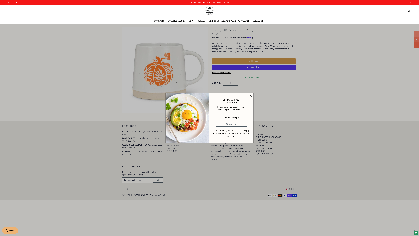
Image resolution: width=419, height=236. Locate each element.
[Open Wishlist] (416, 233)
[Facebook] (410, 3)
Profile (14, 2)
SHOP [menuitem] (191, 21)
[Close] (251, 96)
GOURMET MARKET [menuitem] (176, 21)
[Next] (308, 2)
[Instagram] (413, 3)
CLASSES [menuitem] (201, 21)
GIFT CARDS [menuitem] (214, 21)
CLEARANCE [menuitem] (258, 21)
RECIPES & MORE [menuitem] (228, 21)
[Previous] (111, 2)
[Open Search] (405, 11)
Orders (7, 2)
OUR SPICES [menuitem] (159, 21)
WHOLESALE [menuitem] (243, 21)
